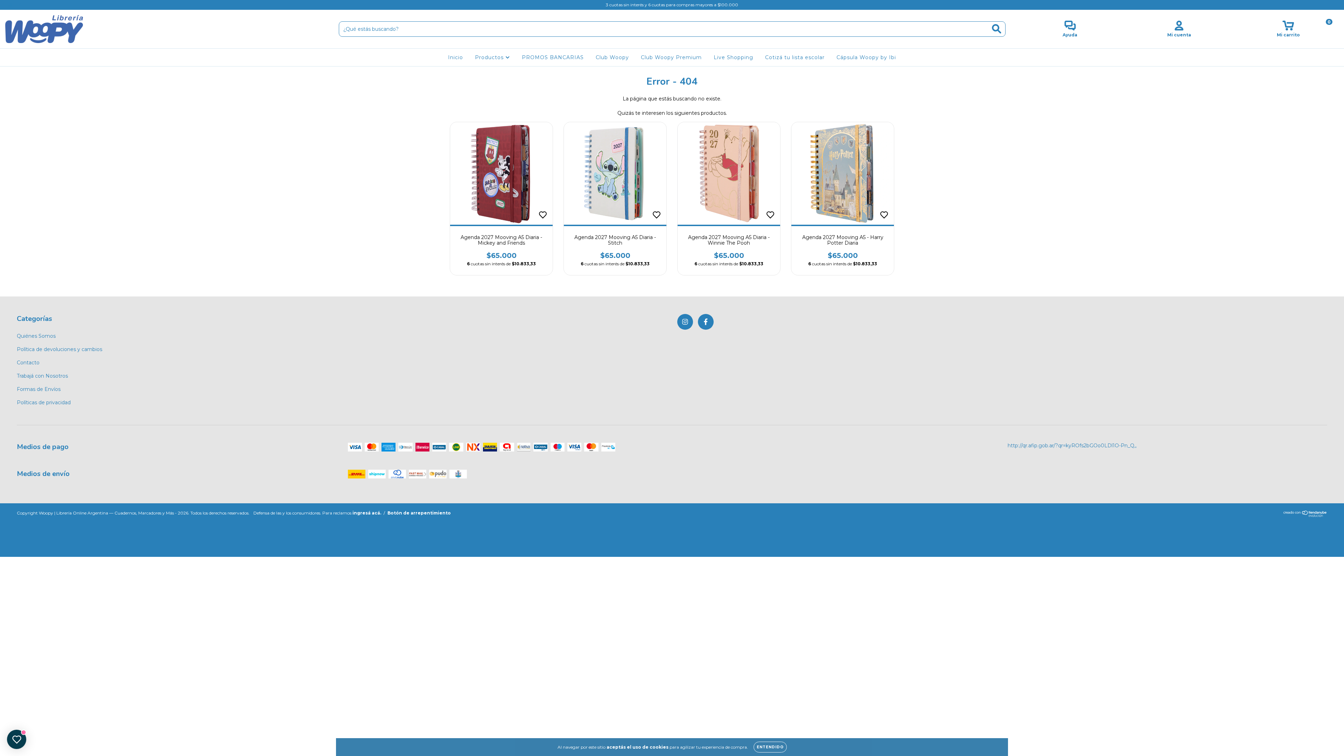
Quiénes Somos (36, 336)
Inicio (455, 57)
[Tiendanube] (1305, 515)
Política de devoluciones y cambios (59, 349)
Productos (490, 57)
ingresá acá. (366, 513)
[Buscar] (996, 29)
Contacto (28, 362)
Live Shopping (733, 57)
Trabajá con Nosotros (42, 376)
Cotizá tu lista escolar (795, 57)
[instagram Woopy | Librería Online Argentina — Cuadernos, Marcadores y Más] (10, 5)
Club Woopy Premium (671, 57)
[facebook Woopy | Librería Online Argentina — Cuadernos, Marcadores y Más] (20, 5)
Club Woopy (612, 57)
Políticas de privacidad (44, 402)
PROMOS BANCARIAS (553, 57)
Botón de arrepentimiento (419, 513)
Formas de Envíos (39, 389)
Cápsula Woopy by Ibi (866, 57)
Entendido (770, 747)
